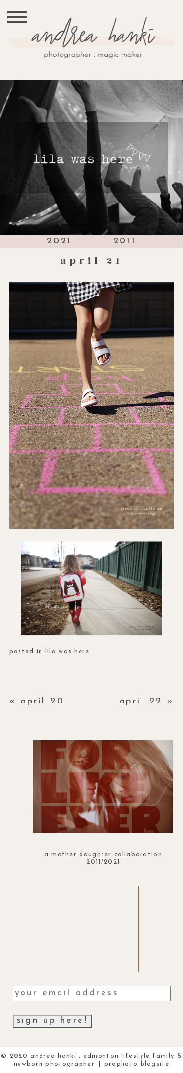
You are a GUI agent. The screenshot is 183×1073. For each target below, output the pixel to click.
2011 (125, 241)
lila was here (67, 651)
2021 (59, 241)
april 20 (42, 701)
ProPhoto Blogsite (136, 1064)
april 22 (141, 701)
